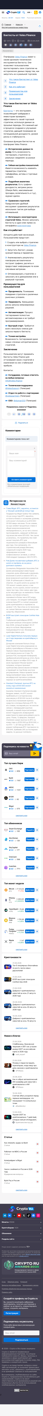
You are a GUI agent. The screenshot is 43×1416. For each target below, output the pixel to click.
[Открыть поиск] (24, 12)
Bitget (11, 806)
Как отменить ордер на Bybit (16, 1143)
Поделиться (39, 26)
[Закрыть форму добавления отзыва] (34, 448)
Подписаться (21, 1340)
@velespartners (12, 396)
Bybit (11, 778)
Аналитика (8, 51)
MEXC (11, 787)
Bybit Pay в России (11, 1180)
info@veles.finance (13, 381)
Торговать (29, 770)
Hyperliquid (13, 909)
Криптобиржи (8, 1228)
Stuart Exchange (15, 829)
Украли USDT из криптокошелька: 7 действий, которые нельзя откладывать (25, 1117)
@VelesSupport (12, 388)
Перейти (30, 830)
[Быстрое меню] (36, 12)
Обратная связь (13, 1282)
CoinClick (12, 866)
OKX (10, 769)
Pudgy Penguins (12, 930)
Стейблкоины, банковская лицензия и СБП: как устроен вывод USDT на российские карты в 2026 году (25, 1048)
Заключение (14, 98)
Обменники (6, 1233)
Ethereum (12, 899)
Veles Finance (21, 57)
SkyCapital (13, 847)
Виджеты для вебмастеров (11, 1285)
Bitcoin (11, 889)
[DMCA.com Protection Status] (21, 1390)
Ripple (11, 940)
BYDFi (11, 797)
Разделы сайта (8, 1239)
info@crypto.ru (23, 1256)
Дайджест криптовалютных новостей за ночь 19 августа (24, 1019)
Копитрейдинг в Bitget (13, 1160)
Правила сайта (7, 1292)
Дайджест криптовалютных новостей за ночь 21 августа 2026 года (24, 993)
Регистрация (12, 1313)
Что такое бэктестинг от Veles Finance (23, 80)
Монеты (5, 1222)
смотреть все (21, 816)
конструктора (24, 225)
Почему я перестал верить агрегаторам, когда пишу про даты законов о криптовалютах (25, 1065)
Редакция (23, 1282)
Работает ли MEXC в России (15, 1152)
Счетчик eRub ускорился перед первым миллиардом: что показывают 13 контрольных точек (26, 1099)
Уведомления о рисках (30, 1285)
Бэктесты (8, 110)
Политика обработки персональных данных (17, 1289)
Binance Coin (12, 919)
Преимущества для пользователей (18, 92)
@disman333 (19, 400)
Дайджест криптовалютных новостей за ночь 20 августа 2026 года (24, 1007)
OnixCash (13, 857)
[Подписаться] (34, 753)
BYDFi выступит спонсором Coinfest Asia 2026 (22, 616)
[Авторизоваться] (40, 12)
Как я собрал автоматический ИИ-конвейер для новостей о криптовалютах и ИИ (25, 1081)
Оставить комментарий (21, 480)
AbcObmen (13, 838)
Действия (30, 890)
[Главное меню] (3, 12)
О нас (4, 1282)
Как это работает (17, 87)
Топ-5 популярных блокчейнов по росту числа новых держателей (25, 968)
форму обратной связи (33, 1254)
